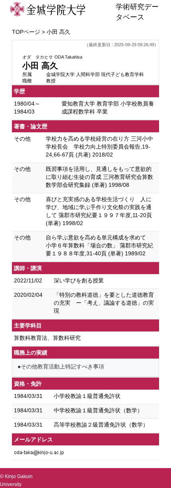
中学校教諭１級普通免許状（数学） (98, 410)
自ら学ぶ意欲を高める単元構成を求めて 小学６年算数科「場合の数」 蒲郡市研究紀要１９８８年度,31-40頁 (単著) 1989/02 (99, 245)
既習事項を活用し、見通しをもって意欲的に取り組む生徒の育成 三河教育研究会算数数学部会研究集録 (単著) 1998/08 (99, 177)
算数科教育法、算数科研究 (47, 338)
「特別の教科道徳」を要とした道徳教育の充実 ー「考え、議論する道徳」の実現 (104, 303)
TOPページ (26, 32)
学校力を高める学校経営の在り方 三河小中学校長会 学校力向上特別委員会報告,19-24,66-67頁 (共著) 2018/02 (99, 146)
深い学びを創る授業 (79, 280)
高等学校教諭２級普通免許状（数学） (101, 424)
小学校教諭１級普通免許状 (87, 396)
